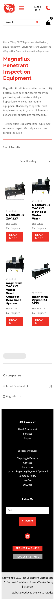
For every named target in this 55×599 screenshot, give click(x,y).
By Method (41, 42)
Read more (13, 236)
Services (27, 433)
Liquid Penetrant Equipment (36, 46)
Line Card (27, 480)
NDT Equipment (26, 42)
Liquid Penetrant (11, 46)
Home (6, 42)
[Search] (37, 22)
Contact (27, 462)
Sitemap (28, 586)
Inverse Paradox (44, 592)
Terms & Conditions (17, 582)
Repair (27, 438)
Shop (13, 42)
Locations (27, 467)
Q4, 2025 (27, 484)
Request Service (27, 557)
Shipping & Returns (27, 458)
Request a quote (27, 548)
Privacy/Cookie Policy (41, 582)
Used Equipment (27, 429)
